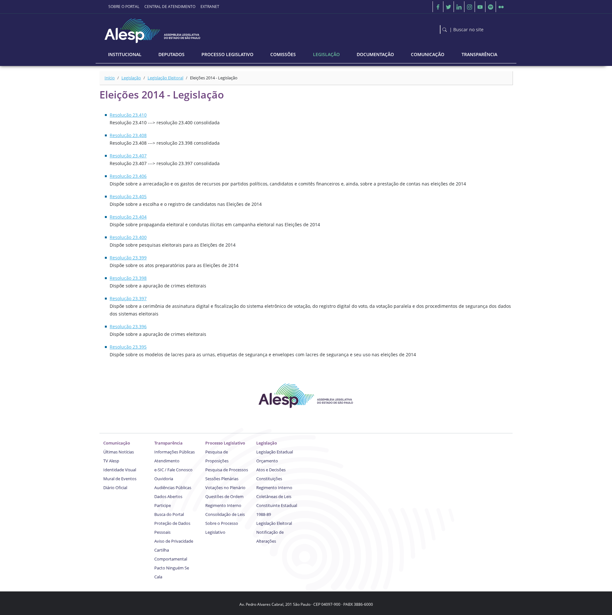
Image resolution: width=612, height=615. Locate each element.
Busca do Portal (169, 514)
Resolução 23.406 (128, 176)
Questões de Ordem (224, 496)
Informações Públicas (174, 452)
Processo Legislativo (225, 443)
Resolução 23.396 (128, 326)
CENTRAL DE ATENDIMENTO (169, 6)
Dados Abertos (168, 496)
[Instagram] (469, 6)
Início (110, 78)
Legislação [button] (326, 54)
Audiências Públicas (172, 487)
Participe (162, 505)
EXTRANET (209, 6)
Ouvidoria (163, 478)
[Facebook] (438, 6)
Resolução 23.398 (128, 278)
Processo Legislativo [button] (227, 54)
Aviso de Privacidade (173, 541)
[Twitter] (448, 6)
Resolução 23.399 (128, 258)
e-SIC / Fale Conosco (173, 470)
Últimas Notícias (118, 452)
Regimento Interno (223, 505)
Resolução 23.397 (128, 298)
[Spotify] (490, 6)
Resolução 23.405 (128, 196)
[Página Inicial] (153, 29)
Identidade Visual (119, 470)
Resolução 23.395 (128, 347)
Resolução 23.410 (128, 115)
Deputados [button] (171, 54)
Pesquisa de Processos (226, 470)
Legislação (131, 78)
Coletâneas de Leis (273, 496)
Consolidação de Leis (225, 514)
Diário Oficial (115, 487)
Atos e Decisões (271, 470)
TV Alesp (111, 461)
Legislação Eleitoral (165, 78)
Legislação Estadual (274, 452)
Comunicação (116, 443)
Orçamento (267, 461)
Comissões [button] (283, 54)
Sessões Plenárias (221, 478)
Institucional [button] (125, 54)
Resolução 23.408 (128, 135)
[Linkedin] (459, 6)
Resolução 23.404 (128, 217)
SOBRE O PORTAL (123, 6)
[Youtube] (480, 6)
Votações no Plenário (225, 487)
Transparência (168, 443)
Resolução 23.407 (128, 156)
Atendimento (166, 461)
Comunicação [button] (427, 54)
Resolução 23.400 (128, 237)
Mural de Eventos (119, 478)
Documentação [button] (375, 54)
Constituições (269, 478)
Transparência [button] (479, 54)
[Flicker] (501, 6)
